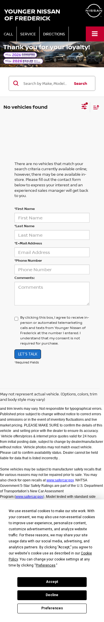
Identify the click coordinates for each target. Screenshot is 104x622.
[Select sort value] (94, 107)
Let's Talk (27, 354)
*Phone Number (28, 260)
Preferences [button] (45, 565)
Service (28, 34)
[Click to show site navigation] (95, 33)
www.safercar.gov (60, 480)
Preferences (52, 608)
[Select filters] (84, 107)
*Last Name (24, 225)
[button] (8, 34)
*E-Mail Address (28, 243)
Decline (52, 595)
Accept (52, 582)
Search (80, 83)
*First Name (24, 208)
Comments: (24, 277)
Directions (54, 34)
